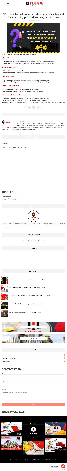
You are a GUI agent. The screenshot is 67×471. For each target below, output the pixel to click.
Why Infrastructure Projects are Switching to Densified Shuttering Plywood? (28, 279)
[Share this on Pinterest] (33, 107)
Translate (14, 199)
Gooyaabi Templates (49, 459)
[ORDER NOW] (33, 343)
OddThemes (24, 459)
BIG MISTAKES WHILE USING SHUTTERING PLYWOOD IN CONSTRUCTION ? (29, 296)
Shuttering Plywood (7, 361)
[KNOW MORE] (33, 331)
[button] (6, 3)
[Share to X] (29, 107)
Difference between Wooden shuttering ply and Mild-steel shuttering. (27, 287)
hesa (3, 355)
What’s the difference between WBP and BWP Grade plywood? (25, 312)
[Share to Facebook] (26, 107)
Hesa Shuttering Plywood (8, 358)
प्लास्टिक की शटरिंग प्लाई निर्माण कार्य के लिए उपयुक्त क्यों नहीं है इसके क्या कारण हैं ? (26, 304)
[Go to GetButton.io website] (63, 469)
